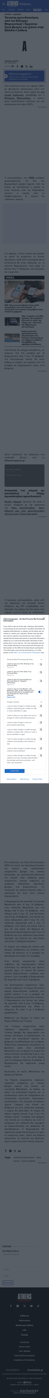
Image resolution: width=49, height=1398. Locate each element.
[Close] (44, 619)
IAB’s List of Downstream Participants (27, 652)
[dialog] (24, 699)
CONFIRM (14, 771)
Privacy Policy (37, 779)
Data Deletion (12, 779)
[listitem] (24, 659)
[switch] (40, 664)
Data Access (24, 779)
